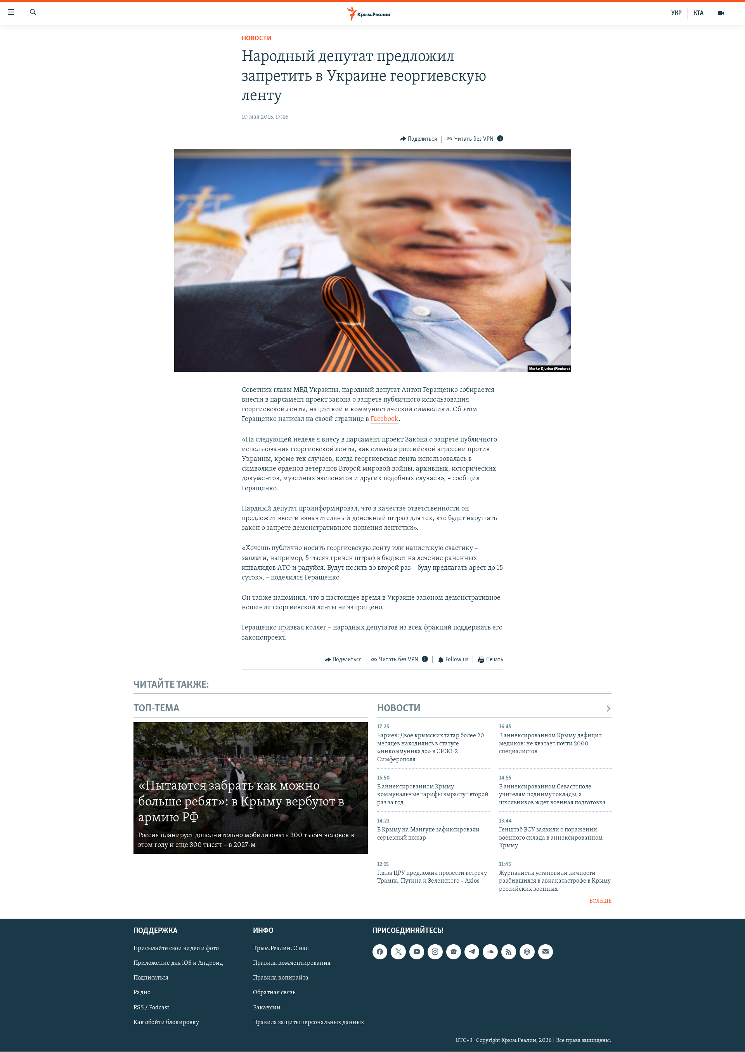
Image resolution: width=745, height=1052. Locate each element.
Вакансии (267, 1008)
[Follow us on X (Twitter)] (398, 952)
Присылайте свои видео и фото (176, 949)
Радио (142, 993)
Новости (257, 38)
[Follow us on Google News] (453, 952)
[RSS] (508, 952)
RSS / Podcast (151, 1008)
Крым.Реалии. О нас (280, 949)
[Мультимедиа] (721, 13)
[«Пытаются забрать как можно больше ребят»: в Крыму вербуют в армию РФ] (250, 788)
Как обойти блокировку (166, 1022)
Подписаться (150, 978)
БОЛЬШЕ (600, 901)
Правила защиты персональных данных (308, 1022)
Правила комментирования (292, 964)
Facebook (384, 419)
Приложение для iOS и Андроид (178, 964)
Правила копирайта (280, 978)
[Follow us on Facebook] (379, 952)
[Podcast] (527, 952)
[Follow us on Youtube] (416, 952)
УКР (676, 13)
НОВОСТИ (399, 709)
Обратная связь (274, 993)
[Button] (418, 139)
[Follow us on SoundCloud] (490, 952)
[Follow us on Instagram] (435, 952)
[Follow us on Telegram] (471, 952)
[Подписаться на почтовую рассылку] (545, 952)
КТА (698, 13)
